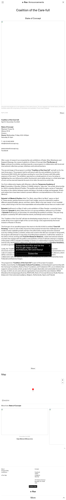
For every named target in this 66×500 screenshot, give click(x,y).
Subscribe (33, 253)
